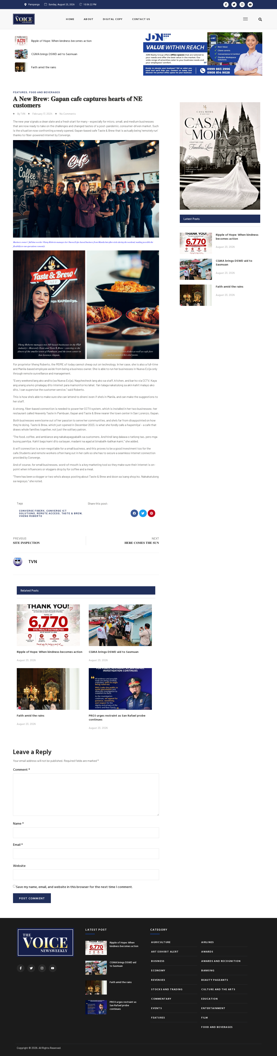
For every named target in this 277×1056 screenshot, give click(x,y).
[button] (260, 19)
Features (20, 92)
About (88, 19)
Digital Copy (112, 19)
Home (70, 19)
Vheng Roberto (30, 515)
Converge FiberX (32, 510)
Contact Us (141, 19)
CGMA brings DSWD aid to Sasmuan (54, 54)
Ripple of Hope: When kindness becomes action (61, 40)
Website (19, 865)
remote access (48, 513)
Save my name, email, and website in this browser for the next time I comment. (74, 886)
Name (18, 823)
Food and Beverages (44, 92)
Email (18, 844)
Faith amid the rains (43, 67)
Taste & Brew (71, 513)
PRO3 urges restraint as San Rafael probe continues (117, 717)
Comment (21, 769)
